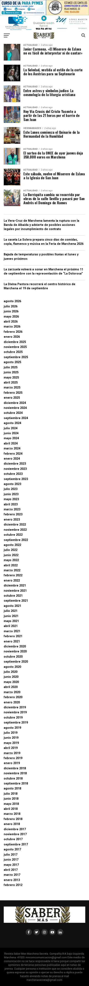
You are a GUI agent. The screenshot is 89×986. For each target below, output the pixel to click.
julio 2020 (10, 672)
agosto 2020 (12, 667)
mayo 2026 (11, 316)
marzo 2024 (12, 448)
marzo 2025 (12, 387)
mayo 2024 (11, 438)
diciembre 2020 (15, 646)
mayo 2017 (11, 865)
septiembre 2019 (16, 722)
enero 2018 (12, 824)
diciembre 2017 (15, 829)
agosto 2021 (12, 606)
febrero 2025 (13, 393)
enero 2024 (12, 458)
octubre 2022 (13, 535)
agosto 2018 (12, 788)
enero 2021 (12, 641)
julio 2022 (10, 550)
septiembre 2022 (16, 540)
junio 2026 (11, 311)
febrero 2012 (13, 885)
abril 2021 (11, 626)
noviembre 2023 (15, 469)
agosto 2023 (12, 484)
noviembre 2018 (15, 773)
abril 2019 (11, 748)
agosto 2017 (12, 849)
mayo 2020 (11, 682)
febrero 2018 (13, 819)
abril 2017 (11, 870)
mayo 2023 (11, 499)
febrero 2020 (13, 697)
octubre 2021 (13, 596)
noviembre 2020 (15, 651)
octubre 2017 (13, 839)
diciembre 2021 (15, 585)
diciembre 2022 (15, 524)
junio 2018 (11, 798)
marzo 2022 (12, 570)
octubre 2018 (13, 778)
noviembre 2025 (15, 347)
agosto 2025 (12, 362)
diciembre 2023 (15, 463)
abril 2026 (11, 321)
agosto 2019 (12, 728)
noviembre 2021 (15, 591)
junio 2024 (11, 433)
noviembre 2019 (15, 712)
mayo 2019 (11, 743)
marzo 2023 (12, 509)
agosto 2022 (12, 545)
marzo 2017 (12, 875)
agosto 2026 (12, 301)
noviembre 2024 (15, 408)
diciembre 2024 (15, 403)
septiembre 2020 (16, 661)
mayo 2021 (11, 621)
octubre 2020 (13, 656)
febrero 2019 (13, 758)
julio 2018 (10, 793)
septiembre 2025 (16, 357)
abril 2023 (11, 504)
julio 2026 (10, 306)
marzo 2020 (12, 692)
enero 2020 (12, 702)
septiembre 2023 (16, 479)
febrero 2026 (13, 332)
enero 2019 (12, 763)
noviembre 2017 (15, 834)
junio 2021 (11, 616)
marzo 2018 (12, 814)
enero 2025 (12, 398)
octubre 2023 (13, 474)
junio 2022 (11, 555)
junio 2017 (11, 859)
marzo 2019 (12, 753)
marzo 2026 (12, 326)
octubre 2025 (13, 352)
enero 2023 (12, 519)
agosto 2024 (12, 423)
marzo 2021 (12, 631)
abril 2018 (11, 809)
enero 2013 (12, 880)
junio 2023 (11, 494)
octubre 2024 (13, 413)
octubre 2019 (13, 717)
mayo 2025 (11, 377)
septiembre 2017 (16, 844)
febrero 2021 (13, 636)
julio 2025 (10, 367)
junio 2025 (11, 372)
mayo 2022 (11, 560)
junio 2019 (11, 738)
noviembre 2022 (15, 530)
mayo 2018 (11, 804)
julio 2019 (10, 733)
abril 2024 (11, 443)
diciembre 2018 (15, 768)
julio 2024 (10, 428)
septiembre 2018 (16, 783)
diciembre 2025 (15, 342)
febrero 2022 (13, 575)
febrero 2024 (13, 453)
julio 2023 (10, 489)
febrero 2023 (13, 514)
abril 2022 (11, 565)
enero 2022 (12, 580)
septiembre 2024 (16, 418)
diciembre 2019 (15, 707)
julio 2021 (10, 611)
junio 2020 (11, 677)
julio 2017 (10, 854)
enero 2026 (12, 337)
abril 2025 (11, 382)
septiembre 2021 (16, 600)
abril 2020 (11, 687)
